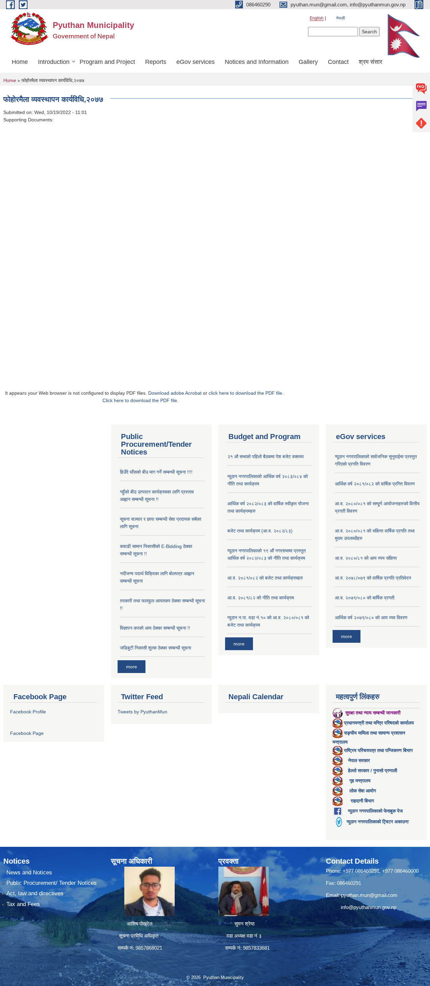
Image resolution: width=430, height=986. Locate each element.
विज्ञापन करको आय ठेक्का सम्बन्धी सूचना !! (155, 628)
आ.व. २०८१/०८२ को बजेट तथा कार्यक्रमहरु (265, 578)
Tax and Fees (23, 904)
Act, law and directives (34, 893)
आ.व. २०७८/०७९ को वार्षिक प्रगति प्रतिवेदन (373, 578)
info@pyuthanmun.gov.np (368, 907)
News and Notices (29, 872)
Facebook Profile (28, 711)
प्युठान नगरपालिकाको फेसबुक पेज (375, 811)
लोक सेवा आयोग (362, 790)
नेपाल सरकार (359, 760)
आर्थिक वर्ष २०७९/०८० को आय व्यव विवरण (371, 617)
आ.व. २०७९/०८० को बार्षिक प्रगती (364, 597)
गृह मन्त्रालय (360, 780)
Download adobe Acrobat (175, 393)
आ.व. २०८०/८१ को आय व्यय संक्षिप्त (366, 558)
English (317, 18)
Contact (338, 61)
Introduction (54, 61)
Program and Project (107, 61)
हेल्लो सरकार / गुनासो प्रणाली (372, 770)
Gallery (308, 61)
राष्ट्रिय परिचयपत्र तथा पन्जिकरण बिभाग (378, 750)
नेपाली (340, 18)
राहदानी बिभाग (362, 800)
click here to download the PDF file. (246, 393)
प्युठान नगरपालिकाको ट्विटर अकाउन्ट (378, 821)
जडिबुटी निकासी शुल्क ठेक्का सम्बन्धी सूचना (155, 647)
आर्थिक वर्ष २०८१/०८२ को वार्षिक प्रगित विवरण (375, 483)
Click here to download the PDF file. (140, 400)
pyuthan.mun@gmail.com (369, 895)
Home (20, 61)
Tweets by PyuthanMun (142, 711)
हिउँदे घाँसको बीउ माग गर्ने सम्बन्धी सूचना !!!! (156, 472)
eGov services (195, 61)
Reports (155, 61)
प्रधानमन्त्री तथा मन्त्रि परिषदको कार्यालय (379, 722)
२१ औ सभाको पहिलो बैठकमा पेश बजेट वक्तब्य (265, 456)
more (131, 666)
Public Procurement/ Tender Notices (51, 883)
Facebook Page (27, 733)
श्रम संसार (370, 61)
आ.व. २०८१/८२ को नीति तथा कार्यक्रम (260, 597)
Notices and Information (257, 61)
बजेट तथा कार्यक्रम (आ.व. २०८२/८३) (260, 531)
